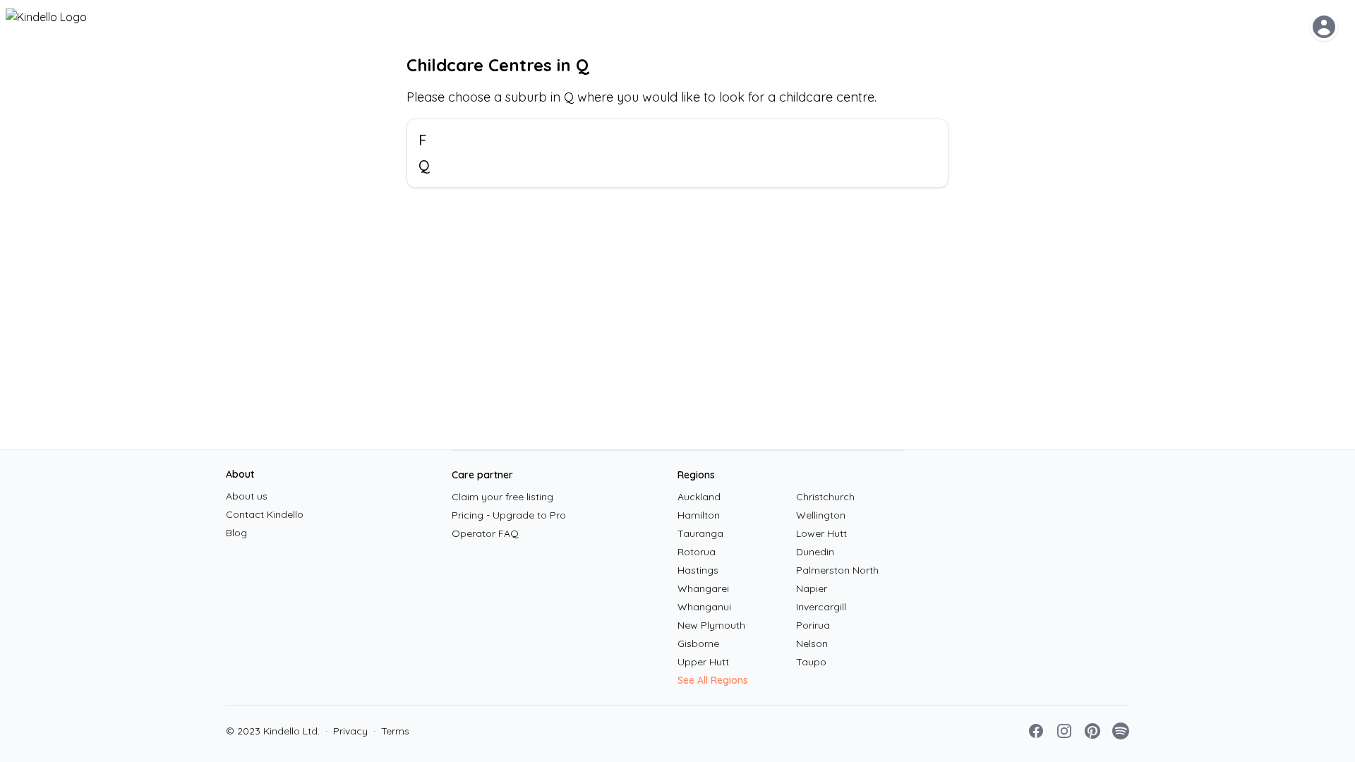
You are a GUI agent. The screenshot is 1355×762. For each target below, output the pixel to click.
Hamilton (699, 515)
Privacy (346, 731)
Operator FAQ (485, 533)
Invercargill (821, 606)
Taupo (811, 661)
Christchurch (825, 496)
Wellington (820, 515)
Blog (236, 532)
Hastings (698, 570)
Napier (811, 588)
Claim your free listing (502, 496)
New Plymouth (711, 625)
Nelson (812, 643)
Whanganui (704, 606)
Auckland (699, 496)
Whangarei (703, 588)
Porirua (813, 625)
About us (246, 496)
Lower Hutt (821, 533)
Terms (391, 731)
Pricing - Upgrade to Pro (509, 515)
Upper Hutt (703, 661)
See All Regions (713, 680)
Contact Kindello (264, 514)
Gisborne (698, 643)
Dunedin (815, 551)
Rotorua (697, 551)
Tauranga (700, 533)
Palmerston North (837, 570)
